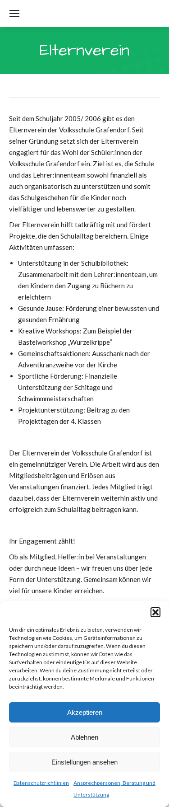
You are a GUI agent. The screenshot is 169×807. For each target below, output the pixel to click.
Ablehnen (84, 737)
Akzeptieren (84, 712)
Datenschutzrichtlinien (41, 782)
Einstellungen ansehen (84, 762)
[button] (155, 612)
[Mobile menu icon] (14, 13)
